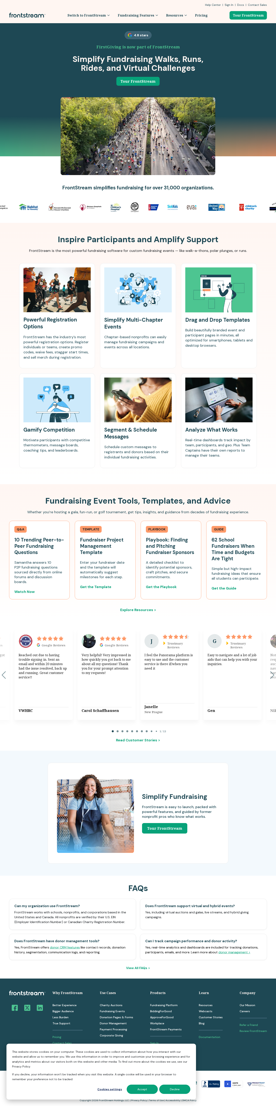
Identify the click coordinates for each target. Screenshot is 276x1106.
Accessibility (172, 1100)
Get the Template (95, 586)
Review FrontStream (253, 1031)
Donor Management (113, 1023)
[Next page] (272, 675)
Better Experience (65, 1005)
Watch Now (24, 591)
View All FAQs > (138, 968)
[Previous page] (3, 675)
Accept (142, 1089)
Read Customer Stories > (138, 740)
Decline (175, 1089)
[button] (88, 15)
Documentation (209, 1037)
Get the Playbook (161, 586)
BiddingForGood (161, 1011)
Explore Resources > (138, 609)
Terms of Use (156, 1100)
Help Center (213, 5)
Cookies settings (109, 1089)
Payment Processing (113, 1029)
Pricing (57, 1037)
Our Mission (247, 1005)
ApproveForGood (162, 1017)
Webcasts (205, 1011)
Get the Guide (224, 588)
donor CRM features (65, 947)
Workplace (157, 1023)
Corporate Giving (111, 1035)
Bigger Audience (63, 1011)
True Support (61, 1023)
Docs (240, 5)
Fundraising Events (112, 1011)
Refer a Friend (249, 1025)
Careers (245, 1011)
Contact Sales (62, 1043)
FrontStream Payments (166, 1029)
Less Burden (60, 1017)
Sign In (229, 5)
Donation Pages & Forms (116, 1017)
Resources (206, 1005)
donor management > (234, 952)
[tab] (112, 731)
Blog (201, 1023)
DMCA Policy (189, 1100)
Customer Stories (211, 1017)
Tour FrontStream (248, 15)
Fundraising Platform (164, 1005)
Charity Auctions (111, 1005)
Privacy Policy (139, 1100)
